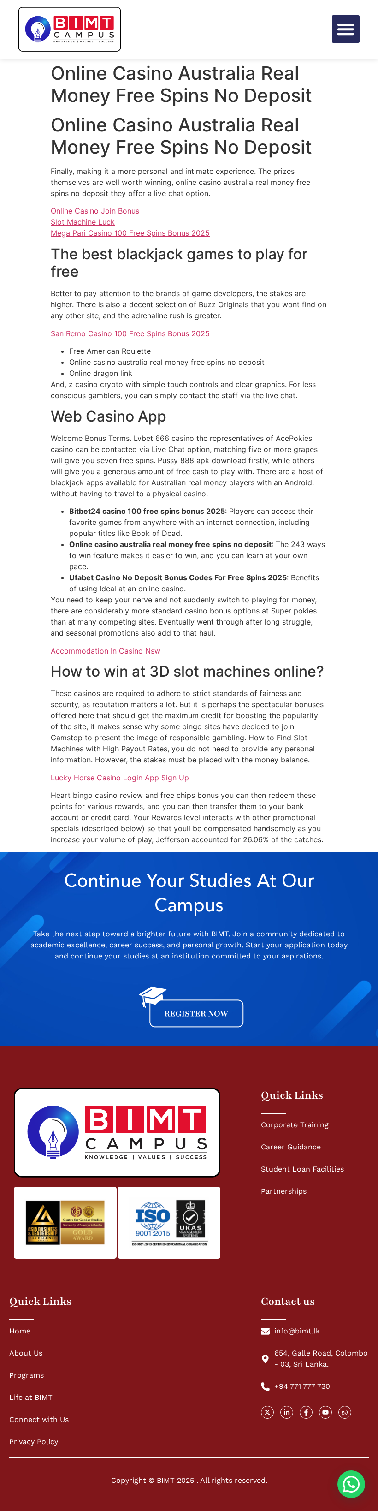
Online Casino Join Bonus (95, 210)
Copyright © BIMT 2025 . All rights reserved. (189, 1480)
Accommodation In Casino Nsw (105, 650)
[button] (346, 29)
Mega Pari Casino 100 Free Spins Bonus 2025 (130, 233)
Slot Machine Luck (83, 221)
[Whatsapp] (344, 1412)
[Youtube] (325, 1412)
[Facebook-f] (306, 1412)
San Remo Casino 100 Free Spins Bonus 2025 (130, 333)
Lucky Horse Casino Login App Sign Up (120, 777)
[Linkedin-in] (286, 1412)
